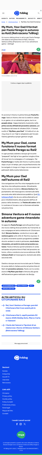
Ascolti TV (31, 18)
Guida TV (4, 18)
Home (3, 22)
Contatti (5, 413)
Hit (4, 50)
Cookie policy (7, 399)
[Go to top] (38, 449)
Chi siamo (5, 393)
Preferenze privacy (8, 405)
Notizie (12, 18)
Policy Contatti (7, 402)
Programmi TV (21, 18)
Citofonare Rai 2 (13, 22)
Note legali (6, 408)
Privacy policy (7, 396)
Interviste (5, 380)
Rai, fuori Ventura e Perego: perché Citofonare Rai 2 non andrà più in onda (22, 308)
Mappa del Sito (7, 411)
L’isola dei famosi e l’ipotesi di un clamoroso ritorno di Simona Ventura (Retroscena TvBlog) (23, 328)
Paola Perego (22, 285)
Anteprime (6, 374)
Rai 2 (31, 285)
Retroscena (6, 383)
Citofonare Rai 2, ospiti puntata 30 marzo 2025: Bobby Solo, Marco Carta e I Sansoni (23, 318)
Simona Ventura (8, 288)
